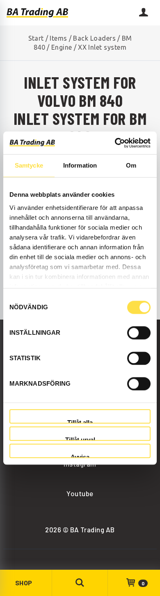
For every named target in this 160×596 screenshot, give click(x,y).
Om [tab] (131, 165)
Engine (61, 47)
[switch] (139, 332)
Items (58, 38)
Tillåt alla (80, 421)
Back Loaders (94, 38)
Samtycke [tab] (29, 165)
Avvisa (80, 456)
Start (36, 38)
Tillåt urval (80, 438)
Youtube (79, 493)
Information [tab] (80, 165)
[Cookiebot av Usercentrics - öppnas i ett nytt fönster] (115, 143)
